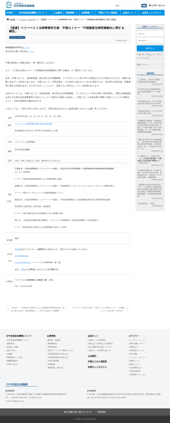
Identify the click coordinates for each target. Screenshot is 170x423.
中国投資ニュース (136, 350)
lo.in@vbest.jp (21, 256)
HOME (9, 13)
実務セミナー (135, 361)
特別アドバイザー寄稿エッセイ (61, 350)
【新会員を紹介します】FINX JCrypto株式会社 (149, 112)
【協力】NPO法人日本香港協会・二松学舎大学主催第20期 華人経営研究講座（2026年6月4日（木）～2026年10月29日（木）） (149, 144)
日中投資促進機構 (88, 419)
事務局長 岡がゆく (56, 368)
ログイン (150, 48)
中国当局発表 (135, 371)
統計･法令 (11, 350)
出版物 (9, 354)
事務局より (134, 347)
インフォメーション (137, 340)
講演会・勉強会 (54, 340)
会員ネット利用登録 (96, 340)
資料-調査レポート (137, 343)
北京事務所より (135, 368)
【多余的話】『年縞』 (146, 203)
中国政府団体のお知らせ (58, 354)
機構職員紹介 (12, 361)
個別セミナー (135, 364)
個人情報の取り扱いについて (100, 347)
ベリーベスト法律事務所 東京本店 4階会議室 (33, 124)
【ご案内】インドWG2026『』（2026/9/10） (149, 159)
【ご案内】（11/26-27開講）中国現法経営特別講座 (149, 80)
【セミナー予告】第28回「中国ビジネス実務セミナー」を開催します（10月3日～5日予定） (98, 309)
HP (22, 269)
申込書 (17, 249)
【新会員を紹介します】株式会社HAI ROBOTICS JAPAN (149, 102)
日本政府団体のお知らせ (58, 357)
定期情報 (51, 364)
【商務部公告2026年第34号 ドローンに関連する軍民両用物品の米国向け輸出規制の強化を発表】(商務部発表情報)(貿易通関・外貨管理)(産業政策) (149, 190)
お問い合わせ (158, 5)
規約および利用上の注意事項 (100, 343)
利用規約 (101, 412)
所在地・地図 (12, 347)
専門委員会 (52, 347)
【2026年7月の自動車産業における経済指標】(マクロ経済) (149, 91)
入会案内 (58, 13)
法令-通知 (133, 354)
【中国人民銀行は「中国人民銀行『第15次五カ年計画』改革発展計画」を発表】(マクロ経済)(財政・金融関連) (149, 173)
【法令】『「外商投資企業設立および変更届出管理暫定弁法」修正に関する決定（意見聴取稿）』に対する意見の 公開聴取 (38, 309)
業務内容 (10, 343)
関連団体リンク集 (14, 357)
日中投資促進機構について (31, 13)
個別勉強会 (52, 343)
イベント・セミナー (27, 19)
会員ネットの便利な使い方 (99, 350)
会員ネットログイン (151, 13)
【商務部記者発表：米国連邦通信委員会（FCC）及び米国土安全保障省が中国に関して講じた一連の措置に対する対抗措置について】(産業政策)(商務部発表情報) (149, 126)
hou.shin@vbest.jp (22, 262)
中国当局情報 (53, 361)
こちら (27, 47)
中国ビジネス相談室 (107, 13)
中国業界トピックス (137, 374)
